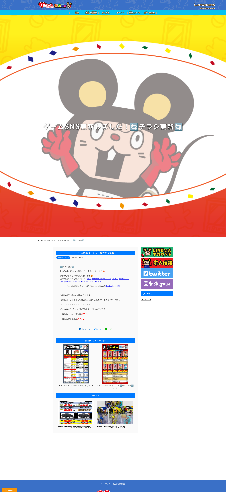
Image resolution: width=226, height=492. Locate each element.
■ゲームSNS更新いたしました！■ (78, 386)
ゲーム (67, 257)
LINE (109, 329)
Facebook (85, 329)
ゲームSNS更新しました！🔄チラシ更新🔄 (115, 386)
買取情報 (60, 257)
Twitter (99, 329)
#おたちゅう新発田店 (71, 281)
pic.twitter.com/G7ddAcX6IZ (92, 281)
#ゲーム (115, 279)
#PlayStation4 (105, 279)
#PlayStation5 (93, 279)
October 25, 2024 (112, 286)
